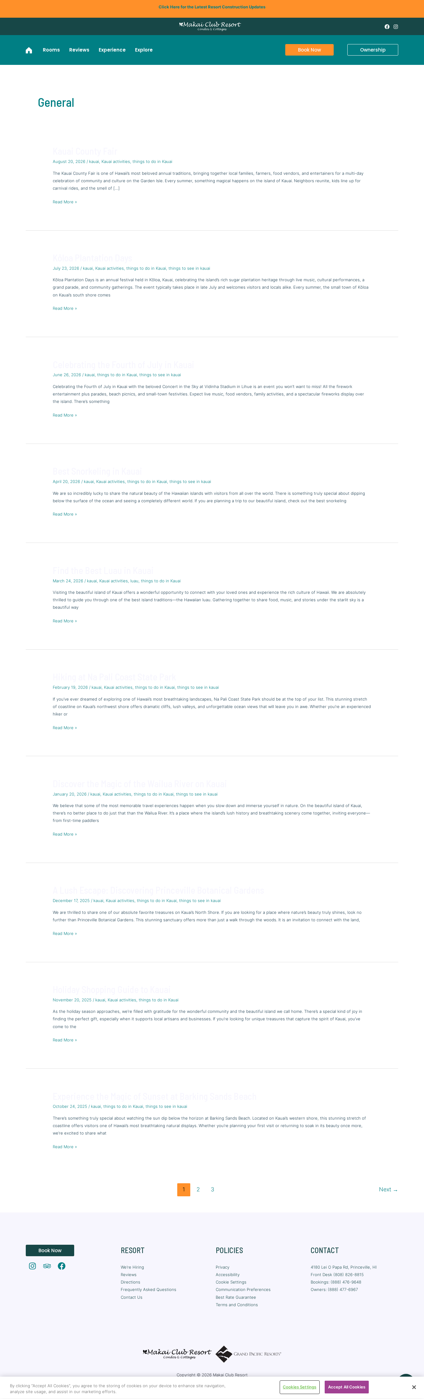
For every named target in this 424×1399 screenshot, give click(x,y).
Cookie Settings (231, 1281)
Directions (130, 1281)
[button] (306, 50)
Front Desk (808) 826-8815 (337, 1274)
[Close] (414, 1387)
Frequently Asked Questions (148, 1289)
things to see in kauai (189, 268)
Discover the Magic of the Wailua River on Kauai (140, 783)
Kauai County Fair (85, 150)
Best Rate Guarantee (236, 1297)
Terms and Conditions (237, 1304)
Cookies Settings (299, 1386)
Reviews (129, 1274)
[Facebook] (387, 26)
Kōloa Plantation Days (92, 257)
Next (388, 1189)
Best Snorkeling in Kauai (97, 470)
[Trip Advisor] (47, 1266)
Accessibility (228, 1274)
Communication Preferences (243, 1289)
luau (134, 580)
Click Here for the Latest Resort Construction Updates (212, 6)
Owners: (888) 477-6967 (334, 1289)
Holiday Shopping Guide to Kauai (112, 989)
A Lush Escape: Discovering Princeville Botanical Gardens (158, 890)
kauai (94, 161)
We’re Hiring (132, 1267)
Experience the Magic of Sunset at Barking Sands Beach (155, 1096)
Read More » (65, 201)
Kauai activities (115, 161)
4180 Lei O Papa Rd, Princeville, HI (344, 1267)
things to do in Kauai (152, 161)
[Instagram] (395, 26)
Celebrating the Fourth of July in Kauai (123, 364)
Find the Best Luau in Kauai (103, 570)
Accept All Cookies (346, 1386)
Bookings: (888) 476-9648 (336, 1281)
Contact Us (131, 1297)
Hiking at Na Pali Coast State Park (114, 676)
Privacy (222, 1267)
